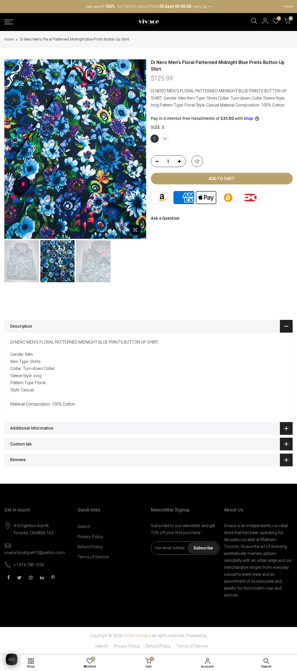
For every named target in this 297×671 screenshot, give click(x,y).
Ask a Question (165, 218)
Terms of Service (92, 557)
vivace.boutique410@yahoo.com (34, 552)
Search (83, 526)
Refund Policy (90, 546)
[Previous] (14, 149)
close (11, 6)
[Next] (136, 149)
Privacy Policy (90, 536)
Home (9, 39)
